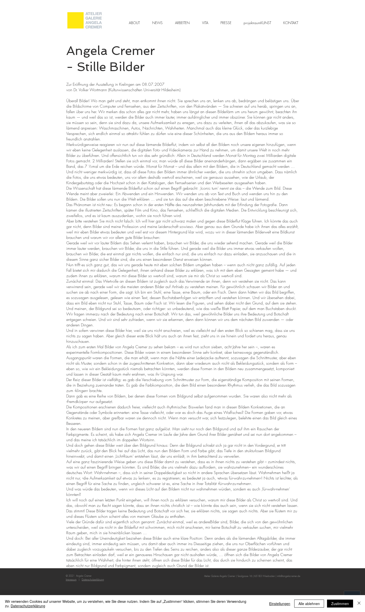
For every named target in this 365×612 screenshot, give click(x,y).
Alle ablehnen (309, 603)
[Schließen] (359, 603)
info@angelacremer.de (288, 576)
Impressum (71, 579)
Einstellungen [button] (279, 603)
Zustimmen (340, 603)
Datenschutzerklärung (28, 605)
